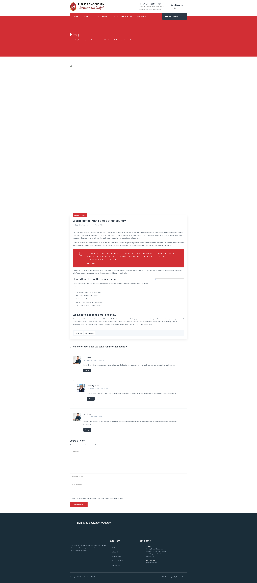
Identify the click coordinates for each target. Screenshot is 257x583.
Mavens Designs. (181, 577)
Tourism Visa (99, 225)
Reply (87, 370)
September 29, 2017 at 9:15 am (93, 417)
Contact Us (141, 16)
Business (79, 333)
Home (76, 16)
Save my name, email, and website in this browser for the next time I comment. (98, 498)
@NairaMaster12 (82, 225)
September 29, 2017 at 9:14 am (93, 360)
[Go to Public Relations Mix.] (70, 40)
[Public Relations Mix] (87, 6)
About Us (87, 16)
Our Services (101, 16)
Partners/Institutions (122, 16)
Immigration (89, 333)
